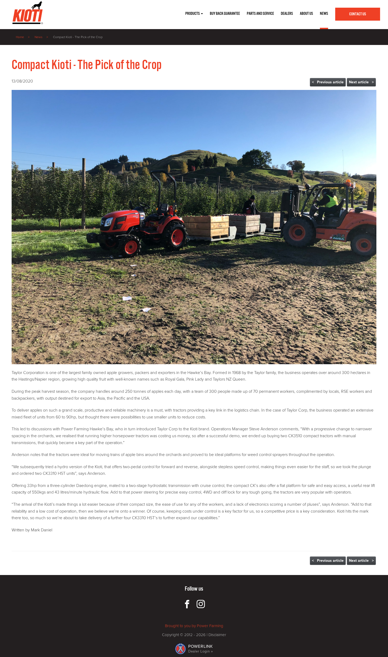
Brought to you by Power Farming (194, 625)
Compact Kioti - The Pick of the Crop (78, 37)
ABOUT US (306, 13)
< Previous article (328, 82)
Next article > (361, 82)
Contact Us (357, 14)
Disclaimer (217, 634)
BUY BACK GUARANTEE (225, 13)
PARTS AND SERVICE (260, 13)
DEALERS (287, 13)
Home (20, 37)
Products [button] (192, 13)
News (38, 37)
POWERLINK (200, 648)
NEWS (324, 13)
